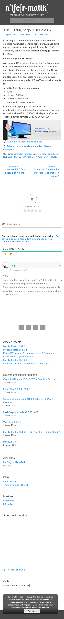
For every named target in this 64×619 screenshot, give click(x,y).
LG (20, 157)
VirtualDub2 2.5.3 (12, 422)
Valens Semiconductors (47, 157)
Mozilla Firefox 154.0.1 (15, 346)
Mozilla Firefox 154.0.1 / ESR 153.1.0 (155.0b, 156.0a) (31, 432)
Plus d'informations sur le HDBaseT (25, 141)
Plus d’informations (40, 607)
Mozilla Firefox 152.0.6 (15, 360)
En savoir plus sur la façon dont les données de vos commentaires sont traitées (30, 239)
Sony (34, 157)
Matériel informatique (23, 154)
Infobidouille (9, 481)
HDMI (15, 157)
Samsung (26, 157)
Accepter (32, 610)
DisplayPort (45, 154)
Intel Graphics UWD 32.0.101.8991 (21, 412)
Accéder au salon (16, 569)
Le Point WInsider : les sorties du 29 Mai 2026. (27, 363)
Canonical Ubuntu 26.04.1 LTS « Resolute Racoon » (30, 379)
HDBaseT (7, 157)
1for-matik (25, 35)
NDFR (6, 465)
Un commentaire (41, 35)
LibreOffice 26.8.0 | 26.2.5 (16, 389)
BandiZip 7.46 (10, 441)
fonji (13, 265)
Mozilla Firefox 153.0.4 (15, 349)
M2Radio (8, 504)
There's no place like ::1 (15, 485)
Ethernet (55, 154)
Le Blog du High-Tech (14, 462)
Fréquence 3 (10, 500)
